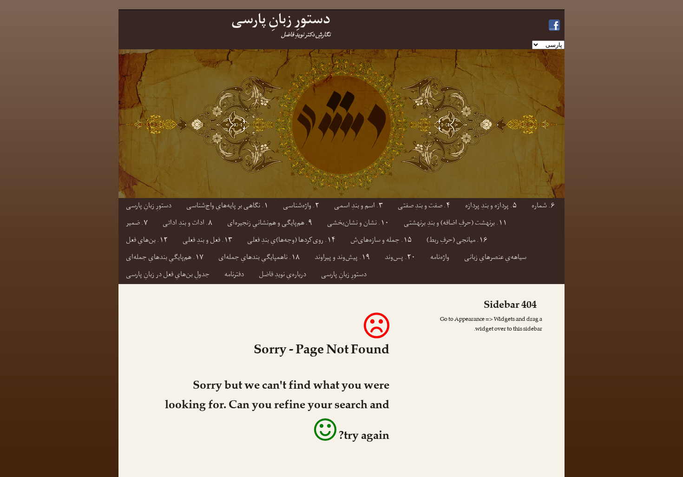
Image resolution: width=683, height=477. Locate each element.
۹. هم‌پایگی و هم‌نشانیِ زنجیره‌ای (269, 224)
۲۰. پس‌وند (400, 258)
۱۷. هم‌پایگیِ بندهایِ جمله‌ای (165, 258)
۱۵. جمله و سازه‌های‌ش (381, 241)
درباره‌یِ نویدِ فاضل (282, 275)
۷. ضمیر (137, 224)
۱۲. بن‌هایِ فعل (147, 241)
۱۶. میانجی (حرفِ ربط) (457, 241)
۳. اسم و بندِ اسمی (358, 207)
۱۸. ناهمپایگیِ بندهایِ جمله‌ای (259, 258)
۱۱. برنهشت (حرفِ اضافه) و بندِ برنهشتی (455, 224)
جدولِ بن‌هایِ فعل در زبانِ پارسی (168, 275)
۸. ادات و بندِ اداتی (187, 224)
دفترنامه (234, 275)
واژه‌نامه (439, 258)
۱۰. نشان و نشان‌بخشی (358, 224)
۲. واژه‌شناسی (301, 207)
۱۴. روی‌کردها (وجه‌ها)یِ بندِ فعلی (291, 241)
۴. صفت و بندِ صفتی (424, 207)
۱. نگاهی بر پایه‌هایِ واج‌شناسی (227, 207)
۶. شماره (543, 207)
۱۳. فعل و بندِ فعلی (207, 241)
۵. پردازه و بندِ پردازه (491, 207)
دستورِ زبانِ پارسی (148, 207)
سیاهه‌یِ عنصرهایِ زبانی (495, 258)
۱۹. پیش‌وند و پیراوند (342, 258)
